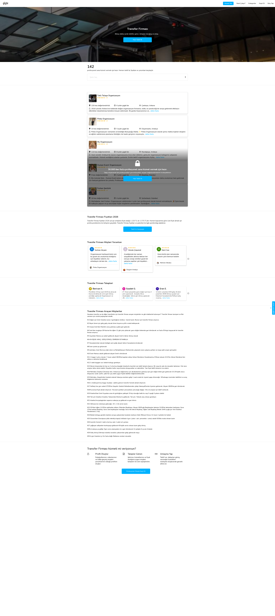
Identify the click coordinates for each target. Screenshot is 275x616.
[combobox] (137, 77)
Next (188, 259)
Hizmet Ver (228, 3)
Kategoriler (252, 3)
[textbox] (137, 77)
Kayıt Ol (262, 3)
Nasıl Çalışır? (241, 3)
